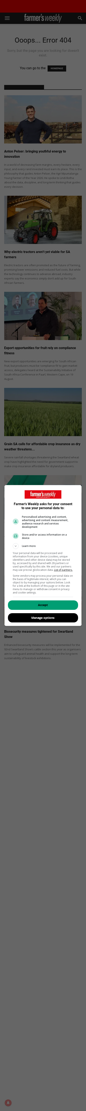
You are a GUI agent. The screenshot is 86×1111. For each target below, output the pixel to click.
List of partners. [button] (63, 570)
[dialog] (43, 555)
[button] (43, 546)
